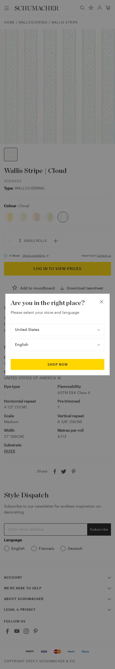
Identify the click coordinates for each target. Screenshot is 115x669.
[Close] (101, 301)
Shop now (58, 364)
